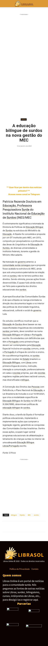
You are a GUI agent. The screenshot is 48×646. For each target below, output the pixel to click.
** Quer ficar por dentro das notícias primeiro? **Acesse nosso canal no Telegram (24, 191)
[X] (11, 152)
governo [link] (22, 262)
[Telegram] (30, 152)
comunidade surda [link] (11, 265)
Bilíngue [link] (39, 227)
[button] (44, 3)
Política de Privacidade (20, 569)
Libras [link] (27, 334)
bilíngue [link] (25, 380)
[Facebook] (5, 152)
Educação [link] (9, 205)
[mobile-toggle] (4, 3)
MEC (29, 515)
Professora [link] (24, 205)
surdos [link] (13, 275)
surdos (36, 515)
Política (23, 119)
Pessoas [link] (36, 386)
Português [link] (37, 334)
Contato (34, 569)
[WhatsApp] (23, 152)
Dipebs (22, 515)
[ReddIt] (42, 152)
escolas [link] (27, 348)
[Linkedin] (36, 152)
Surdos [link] (11, 217)
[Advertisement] (24, 41)
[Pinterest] (17, 152)
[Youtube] (33, 565)
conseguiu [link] (26, 265)
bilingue (14, 515)
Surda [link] (25, 209)
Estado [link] (26, 359)
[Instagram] (19, 565)
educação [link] (7, 407)
